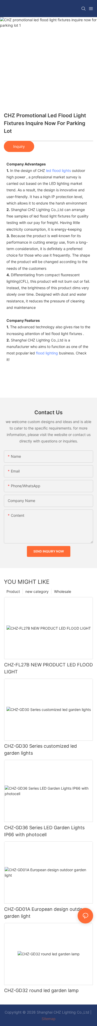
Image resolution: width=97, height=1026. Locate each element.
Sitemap (49, 1018)
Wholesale (62, 591)
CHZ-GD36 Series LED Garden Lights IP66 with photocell (44, 831)
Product (13, 591)
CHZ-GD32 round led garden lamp (41, 990)
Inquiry (19, 146)
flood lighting (47, 353)
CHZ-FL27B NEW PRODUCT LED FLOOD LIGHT (48, 668)
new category (37, 591)
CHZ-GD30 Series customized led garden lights (40, 749)
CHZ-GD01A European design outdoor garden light (45, 912)
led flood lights (58, 170)
